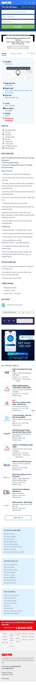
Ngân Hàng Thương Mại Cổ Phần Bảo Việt (22, 505)
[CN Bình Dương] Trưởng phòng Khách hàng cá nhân (21, 431)
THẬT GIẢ (31, 639)
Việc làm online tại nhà (11, 595)
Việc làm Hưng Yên (10, 583)
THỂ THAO (25, 633)
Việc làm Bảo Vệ (9, 539)
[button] (29, 2)
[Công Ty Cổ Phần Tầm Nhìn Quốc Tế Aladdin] (7, 389)
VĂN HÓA (18, 638)
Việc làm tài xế (8, 608)
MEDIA (5, 633)
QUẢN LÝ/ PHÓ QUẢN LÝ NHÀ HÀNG (22, 446)
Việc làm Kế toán (9, 534)
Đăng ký (24, 7)
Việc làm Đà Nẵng (9, 577)
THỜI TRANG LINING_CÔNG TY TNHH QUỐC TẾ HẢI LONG (18, 43)
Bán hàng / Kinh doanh (21, 90)
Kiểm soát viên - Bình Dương (22, 502)
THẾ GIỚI (4, 639)
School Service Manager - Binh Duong (21, 490)
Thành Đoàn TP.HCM (7, 674)
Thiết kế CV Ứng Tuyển (15, 305)
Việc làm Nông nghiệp (11, 544)
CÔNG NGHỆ (11, 639)
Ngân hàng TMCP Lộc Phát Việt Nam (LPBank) (21, 435)
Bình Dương (8, 64)
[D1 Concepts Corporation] (7, 404)
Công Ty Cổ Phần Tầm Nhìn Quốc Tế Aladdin (22, 391)
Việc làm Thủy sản (10, 549)
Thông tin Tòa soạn (7, 672)
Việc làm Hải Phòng (10, 580)
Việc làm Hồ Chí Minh (10, 564)
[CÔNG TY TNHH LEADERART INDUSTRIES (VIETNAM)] (7, 478)
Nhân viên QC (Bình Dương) (21, 461)
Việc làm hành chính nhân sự (13, 611)
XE (11, 643)
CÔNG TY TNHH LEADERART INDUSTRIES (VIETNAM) (21, 479)
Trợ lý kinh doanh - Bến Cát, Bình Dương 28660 (22, 416)
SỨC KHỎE (25, 639)
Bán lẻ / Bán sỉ (9, 90)
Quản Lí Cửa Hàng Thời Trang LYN (22, 370)
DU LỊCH (11, 646)
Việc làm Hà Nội (9, 567)
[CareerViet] (23, 627)
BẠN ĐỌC (31, 636)
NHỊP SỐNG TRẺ (18, 634)
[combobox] (18, 12)
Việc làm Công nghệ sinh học (13, 547)
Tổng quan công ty (16, 53)
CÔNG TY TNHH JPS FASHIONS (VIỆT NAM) (21, 374)
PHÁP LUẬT (5, 642)
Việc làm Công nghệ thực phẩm (14, 552)
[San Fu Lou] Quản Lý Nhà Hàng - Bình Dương (21, 403)
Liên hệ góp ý (5, 678)
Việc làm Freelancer (10, 603)
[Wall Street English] (7, 493)
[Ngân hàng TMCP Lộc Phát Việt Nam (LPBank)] (7, 433)
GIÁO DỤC (31, 633)
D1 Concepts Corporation (20, 406)
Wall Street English (18, 493)
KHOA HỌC (25, 636)
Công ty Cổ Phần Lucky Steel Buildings (21, 464)
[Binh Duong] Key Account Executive (21, 475)
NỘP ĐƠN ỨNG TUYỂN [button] (18, 47)
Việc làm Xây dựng (10, 536)
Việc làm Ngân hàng (10, 541)
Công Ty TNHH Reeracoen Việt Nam (21, 420)
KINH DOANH (11, 634)
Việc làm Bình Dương (10, 570)
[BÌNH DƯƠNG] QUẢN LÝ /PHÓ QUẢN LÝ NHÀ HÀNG (21, 386)
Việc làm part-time (10, 598)
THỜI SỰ (5, 636)
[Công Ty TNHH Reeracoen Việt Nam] (7, 419)
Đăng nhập (31, 7)
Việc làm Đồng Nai (10, 572)
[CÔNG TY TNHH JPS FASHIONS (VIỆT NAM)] (7, 372)
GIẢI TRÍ (18, 641)
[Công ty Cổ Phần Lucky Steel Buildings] (7, 465)
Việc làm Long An (9, 575)
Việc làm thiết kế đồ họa (11, 613)
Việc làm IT (7, 606)
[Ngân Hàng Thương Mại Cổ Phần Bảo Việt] (7, 505)
